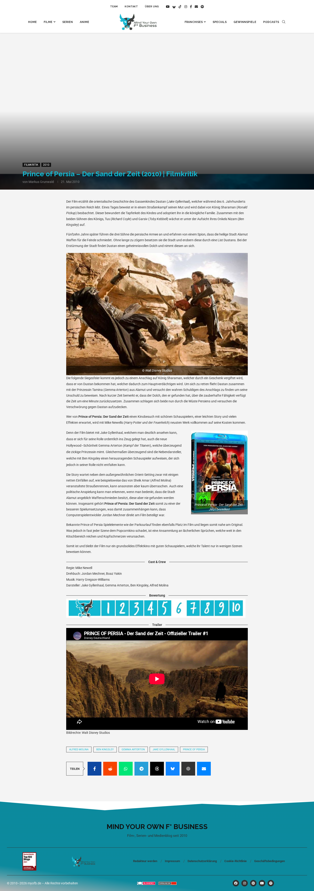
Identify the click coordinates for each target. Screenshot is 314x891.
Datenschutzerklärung (202, 861)
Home (32, 22)
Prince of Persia (194, 749)
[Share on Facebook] (94, 769)
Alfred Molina (78, 749)
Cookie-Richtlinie (235, 861)
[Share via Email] (204, 769)
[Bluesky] (174, 6)
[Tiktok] (180, 6)
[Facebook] (191, 6)
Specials (220, 22)
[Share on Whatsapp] (126, 769)
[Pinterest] (253, 883)
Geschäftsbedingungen (269, 861)
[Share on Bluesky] (173, 769)
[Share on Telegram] (141, 769)
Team (114, 6)
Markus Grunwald (41, 182)
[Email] (196, 6)
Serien (67, 22)
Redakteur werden (145, 861)
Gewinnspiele (245, 22)
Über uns (152, 6)
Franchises (194, 22)
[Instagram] (185, 6)
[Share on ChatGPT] (188, 769)
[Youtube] (168, 6)
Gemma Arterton (133, 749)
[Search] (283, 22)
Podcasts (271, 22)
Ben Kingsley (105, 749)
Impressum (172, 861)
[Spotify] (202, 6)
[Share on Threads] (157, 769)
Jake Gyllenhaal (164, 749)
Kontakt (131, 6)
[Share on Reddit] (110, 769)
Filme (48, 22)
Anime (84, 22)
